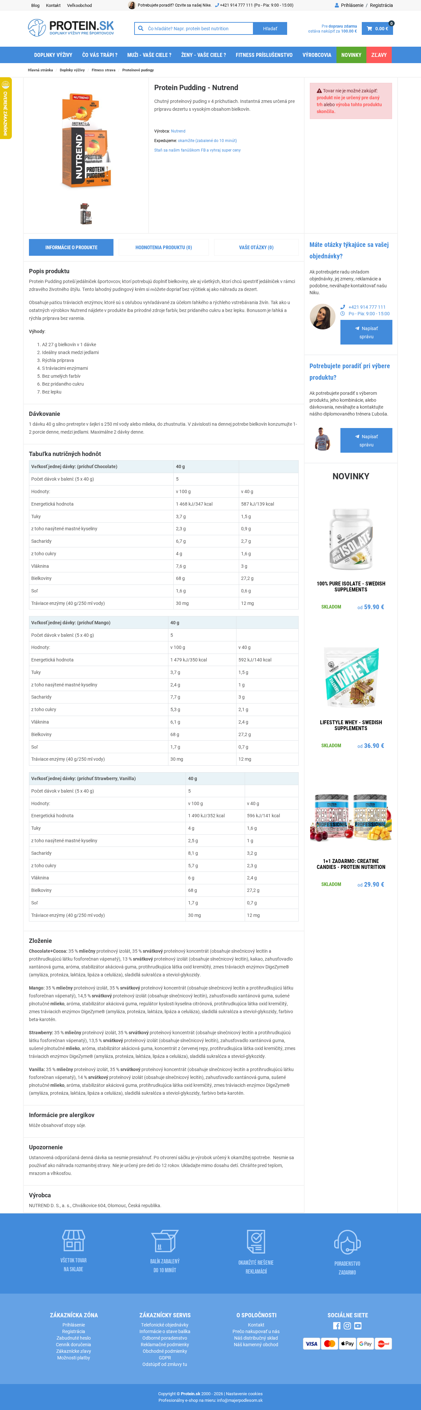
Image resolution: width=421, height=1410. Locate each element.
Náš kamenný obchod (256, 1344)
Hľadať (270, 28)
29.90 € (374, 884)
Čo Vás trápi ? (99, 54)
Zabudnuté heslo (74, 1338)
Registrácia (381, 5)
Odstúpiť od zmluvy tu (164, 1364)
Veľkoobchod (79, 5)
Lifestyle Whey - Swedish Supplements (351, 725)
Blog (35, 5)
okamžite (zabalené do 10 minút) (207, 140)
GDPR (165, 1357)
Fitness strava (103, 69)
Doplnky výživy (53, 54)
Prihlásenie (351, 5)
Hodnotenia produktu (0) (164, 247)
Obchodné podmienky (165, 1351)
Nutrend (178, 130)
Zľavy (379, 54)
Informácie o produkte (71, 247)
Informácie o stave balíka (164, 1331)
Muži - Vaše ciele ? (149, 54)
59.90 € (374, 606)
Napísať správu (368, 332)
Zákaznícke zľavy (73, 1351)
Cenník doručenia (73, 1344)
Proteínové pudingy (138, 69)
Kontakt (53, 5)
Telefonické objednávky (164, 1325)
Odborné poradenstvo (164, 1338)
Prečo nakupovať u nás (256, 1331)
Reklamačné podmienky (165, 1344)
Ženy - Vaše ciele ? (203, 54)
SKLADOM (331, 606)
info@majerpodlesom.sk (240, 1400)
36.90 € (374, 745)
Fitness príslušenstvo (264, 54)
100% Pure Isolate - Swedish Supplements (351, 586)
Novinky (351, 54)
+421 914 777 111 (237, 5)
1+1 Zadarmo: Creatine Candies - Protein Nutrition (351, 863)
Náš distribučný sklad (256, 1338)
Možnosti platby (73, 1357)
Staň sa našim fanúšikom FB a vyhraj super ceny (197, 150)
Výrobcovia (317, 54)
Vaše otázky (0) (256, 247)
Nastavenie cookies (244, 1394)
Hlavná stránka (40, 69)
